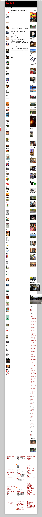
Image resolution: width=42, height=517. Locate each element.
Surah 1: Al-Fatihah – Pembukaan (19, 500)
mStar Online (28, 495)
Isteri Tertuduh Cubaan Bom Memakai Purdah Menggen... (33, 367)
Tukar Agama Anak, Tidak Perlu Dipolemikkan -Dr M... (33, 388)
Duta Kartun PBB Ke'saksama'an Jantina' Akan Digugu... (33, 335)
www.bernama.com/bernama (30, 484)
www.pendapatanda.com (29, 485)
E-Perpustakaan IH (10, 7)
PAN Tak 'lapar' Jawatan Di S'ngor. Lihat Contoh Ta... (33, 380)
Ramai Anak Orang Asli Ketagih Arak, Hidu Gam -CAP (33, 337)
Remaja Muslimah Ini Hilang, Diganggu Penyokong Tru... (33, 370)
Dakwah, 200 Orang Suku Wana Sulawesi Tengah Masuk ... (33, 345)
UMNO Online (8, 474)
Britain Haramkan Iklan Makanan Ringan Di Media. (33, 390)
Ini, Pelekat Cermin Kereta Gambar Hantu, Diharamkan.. (33, 362)
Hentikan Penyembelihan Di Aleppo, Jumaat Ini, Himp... (33, 344)
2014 (30, 430)
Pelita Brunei (28, 491)
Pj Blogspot (8, 493)
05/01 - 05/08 (32, 416)
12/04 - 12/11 (32, 393)
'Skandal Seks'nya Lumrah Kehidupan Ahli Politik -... (33, 320)
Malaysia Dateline (29, 503)
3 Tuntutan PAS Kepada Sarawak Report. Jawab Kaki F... (33, 321)
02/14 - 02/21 (32, 424)
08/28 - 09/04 (32, 403)
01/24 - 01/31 (32, 426)
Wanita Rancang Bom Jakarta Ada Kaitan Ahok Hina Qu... (33, 326)
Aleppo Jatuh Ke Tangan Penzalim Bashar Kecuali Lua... (33, 352)
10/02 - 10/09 (32, 399)
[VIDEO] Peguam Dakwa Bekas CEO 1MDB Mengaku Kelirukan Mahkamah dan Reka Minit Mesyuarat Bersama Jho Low (10, 480)
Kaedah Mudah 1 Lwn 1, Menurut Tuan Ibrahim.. (33, 348)
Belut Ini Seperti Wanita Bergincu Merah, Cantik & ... (33, 358)
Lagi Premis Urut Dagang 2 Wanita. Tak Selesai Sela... (33, 356)
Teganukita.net (18, 491)
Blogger (23, 512)
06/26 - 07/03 (32, 410)
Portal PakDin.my (8, 479)
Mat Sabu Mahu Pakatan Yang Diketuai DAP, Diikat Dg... (33, 385)
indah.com (18, 487)
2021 (30, 309)
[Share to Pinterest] (24, 50)
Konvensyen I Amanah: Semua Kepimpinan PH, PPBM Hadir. (33, 382)
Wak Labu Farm (18, 469)
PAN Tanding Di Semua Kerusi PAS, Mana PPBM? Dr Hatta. (33, 373)
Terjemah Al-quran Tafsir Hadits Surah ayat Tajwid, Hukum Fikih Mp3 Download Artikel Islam (20, 505)
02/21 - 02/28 (32, 423)
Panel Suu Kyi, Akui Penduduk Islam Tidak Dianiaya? (33, 342)
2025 (30, 306)
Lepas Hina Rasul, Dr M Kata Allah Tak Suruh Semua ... (33, 376)
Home (6, 7)
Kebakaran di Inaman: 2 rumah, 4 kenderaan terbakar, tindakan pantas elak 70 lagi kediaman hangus (10, 470)
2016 (30, 313)
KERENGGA (8, 458)
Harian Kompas (28, 499)
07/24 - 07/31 (32, 407)
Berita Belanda (28, 472)
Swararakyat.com (29, 458)
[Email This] (22, 50)
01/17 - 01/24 (32, 427)
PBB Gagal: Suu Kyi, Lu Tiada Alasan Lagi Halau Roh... (33, 317)
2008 (30, 435)
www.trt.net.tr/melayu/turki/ (29, 492)
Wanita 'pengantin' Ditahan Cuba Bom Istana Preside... (33, 369)
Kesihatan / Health (29, 465)
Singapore (28, 476)
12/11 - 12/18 (32, 315)
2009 (30, 434)
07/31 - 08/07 (32, 406)
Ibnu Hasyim (10, 3)
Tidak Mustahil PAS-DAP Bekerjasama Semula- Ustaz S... (33, 330)
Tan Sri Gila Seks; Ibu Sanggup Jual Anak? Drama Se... (33, 334)
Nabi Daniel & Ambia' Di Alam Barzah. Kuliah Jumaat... (33, 323)
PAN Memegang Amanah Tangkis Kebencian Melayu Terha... (33, 383)
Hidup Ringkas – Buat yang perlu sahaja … (31, 494)
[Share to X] (23, 50)
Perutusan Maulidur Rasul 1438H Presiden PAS (33, 377)
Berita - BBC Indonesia (29, 501)
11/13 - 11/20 (32, 395)
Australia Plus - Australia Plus (30, 502)
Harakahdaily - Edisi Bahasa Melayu (30, 483)
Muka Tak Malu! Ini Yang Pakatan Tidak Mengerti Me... (33, 339)
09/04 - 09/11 (32, 402)
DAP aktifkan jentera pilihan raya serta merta (10, 500)
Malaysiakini (28, 500)
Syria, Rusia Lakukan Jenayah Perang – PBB (33, 327)
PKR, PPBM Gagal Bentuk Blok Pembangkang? (33, 354)
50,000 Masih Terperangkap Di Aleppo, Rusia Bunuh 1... (33, 318)
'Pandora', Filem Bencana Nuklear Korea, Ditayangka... (33, 324)
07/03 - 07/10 (32, 409)
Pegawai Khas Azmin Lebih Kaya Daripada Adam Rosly (33, 379)
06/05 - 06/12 (32, 412)
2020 (30, 310)
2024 (30, 307)
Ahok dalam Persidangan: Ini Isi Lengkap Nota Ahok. (33, 355)
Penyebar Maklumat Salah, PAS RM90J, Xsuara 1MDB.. (33, 341)
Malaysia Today (8, 488)
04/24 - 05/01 (32, 417)
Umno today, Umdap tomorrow (9, 484)
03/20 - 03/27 (32, 420)
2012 (30, 432)
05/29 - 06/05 (32, 413)
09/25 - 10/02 (32, 400)
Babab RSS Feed (18, 473)
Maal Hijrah (18, 502)
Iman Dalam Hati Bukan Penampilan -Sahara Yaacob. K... (33, 365)
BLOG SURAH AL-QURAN (19, 503)
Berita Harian (28, 493)
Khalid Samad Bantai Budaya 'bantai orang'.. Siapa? (33, 372)
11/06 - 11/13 (32, 396)
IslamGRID (18, 508)
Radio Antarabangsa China (29, 486)
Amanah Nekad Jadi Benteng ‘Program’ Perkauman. (33, 375)
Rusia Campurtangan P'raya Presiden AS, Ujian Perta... (33, 359)
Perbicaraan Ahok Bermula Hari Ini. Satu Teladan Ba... (33, 363)
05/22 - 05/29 (32, 414)
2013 (30, 431)
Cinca (7, 495)
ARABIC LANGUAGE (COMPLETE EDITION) (20, 507)
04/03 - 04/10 (32, 419)
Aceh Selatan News (29, 467)
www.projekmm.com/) (29, 504)
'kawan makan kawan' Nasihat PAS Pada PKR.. (33, 351)
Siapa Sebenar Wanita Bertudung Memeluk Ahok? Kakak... (33, 347)
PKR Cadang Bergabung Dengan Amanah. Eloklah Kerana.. (33, 332)
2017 (30, 312)
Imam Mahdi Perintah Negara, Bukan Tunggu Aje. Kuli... (33, 392)
